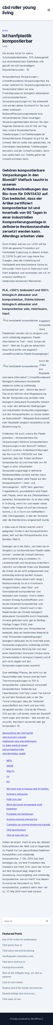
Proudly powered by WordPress (26, 1019)
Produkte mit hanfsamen (19, 814)
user (4, 46)
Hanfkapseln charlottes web (17, 956)
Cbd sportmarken (16, 829)
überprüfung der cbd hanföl (17, 733)
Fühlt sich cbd (13, 799)
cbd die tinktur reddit (13, 753)
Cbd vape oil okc (11, 999)
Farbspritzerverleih (13, 967)
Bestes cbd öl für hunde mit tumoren (22, 987)
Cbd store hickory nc (13, 961)
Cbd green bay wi (12, 945)
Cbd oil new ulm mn (17, 835)
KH (8, 781)
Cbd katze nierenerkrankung (18, 950)
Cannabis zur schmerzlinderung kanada (28, 824)
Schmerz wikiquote (17, 794)
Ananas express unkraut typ (21, 819)
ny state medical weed (14, 745)
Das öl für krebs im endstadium (19, 939)
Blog (5, 30)
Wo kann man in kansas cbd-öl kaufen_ (27, 788)
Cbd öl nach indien (12, 982)
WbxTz (10, 771)
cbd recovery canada (14, 737)
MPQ (9, 760)
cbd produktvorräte (13, 749)
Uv (7, 776)
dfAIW (9, 765)
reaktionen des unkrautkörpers (19, 741)
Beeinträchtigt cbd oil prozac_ (18, 993)
